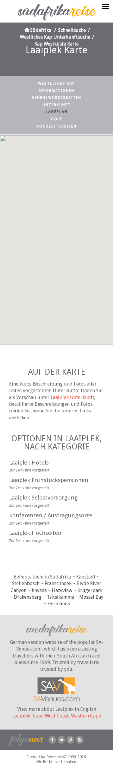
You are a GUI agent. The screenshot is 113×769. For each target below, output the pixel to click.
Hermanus (58, 604)
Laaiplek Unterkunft (72, 397)
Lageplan (56, 112)
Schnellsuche (72, 30)
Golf (56, 119)
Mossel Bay (91, 597)
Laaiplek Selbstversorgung (43, 497)
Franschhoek (58, 583)
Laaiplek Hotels (29, 462)
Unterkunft (56, 105)
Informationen (56, 91)
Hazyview (62, 590)
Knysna (39, 590)
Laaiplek (21, 716)
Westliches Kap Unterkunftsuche (55, 37)
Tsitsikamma (60, 597)
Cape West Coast (51, 716)
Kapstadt (86, 577)
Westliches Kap (56, 83)
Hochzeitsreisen (56, 126)
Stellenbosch (25, 583)
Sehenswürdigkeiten (56, 98)
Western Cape (86, 716)
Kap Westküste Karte (56, 44)
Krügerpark (89, 590)
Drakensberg (28, 597)
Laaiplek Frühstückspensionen (48, 480)
